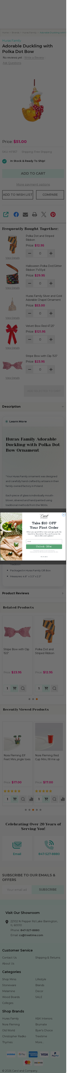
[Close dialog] (63, 514)
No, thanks (44, 557)
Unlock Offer (44, 546)
